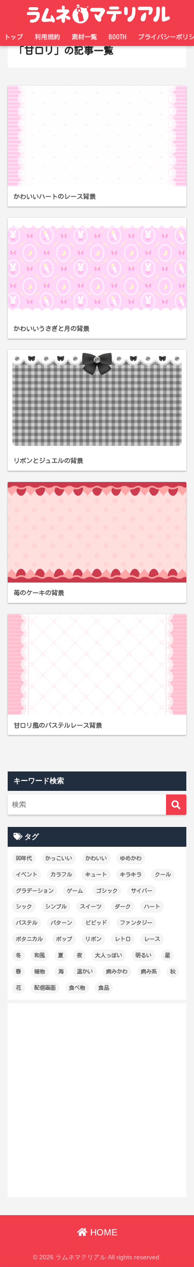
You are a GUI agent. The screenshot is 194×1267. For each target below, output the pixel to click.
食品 (103, 987)
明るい (143, 955)
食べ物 (77, 987)
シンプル (56, 906)
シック (24, 906)
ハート (152, 906)
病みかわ (117, 971)
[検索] (176, 804)
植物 (39, 971)
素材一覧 (84, 37)
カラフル (61, 874)
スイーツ (91, 906)
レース (152, 938)
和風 (39, 955)
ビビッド (96, 922)
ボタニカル (29, 938)
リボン (93, 938)
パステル (26, 922)
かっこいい (58, 858)
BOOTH (117, 37)
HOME (102, 1232)
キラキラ (131, 874)
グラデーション (35, 890)
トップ (13, 37)
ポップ (64, 938)
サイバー (141, 890)
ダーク (123, 906)
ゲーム (75, 890)
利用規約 (47, 37)
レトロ (123, 938)
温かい (85, 971)
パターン (61, 922)
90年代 (24, 858)
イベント (26, 874)
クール (163, 874)
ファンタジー (136, 922)
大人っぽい (108, 955)
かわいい (96, 858)
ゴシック (107, 890)
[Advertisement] (97, 1100)
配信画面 (45, 987)
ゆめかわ (131, 858)
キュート (96, 874)
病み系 (149, 971)
